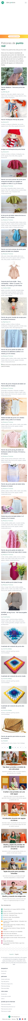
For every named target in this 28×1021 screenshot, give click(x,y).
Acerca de (3, 971)
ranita (18, 292)
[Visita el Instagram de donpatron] (25, 1019)
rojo (19, 124)
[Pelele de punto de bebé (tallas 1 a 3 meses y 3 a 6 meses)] (14, 505)
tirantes (3, 257)
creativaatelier (8, 295)
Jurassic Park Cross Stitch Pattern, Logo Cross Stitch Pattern (13, 943)
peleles (3, 358)
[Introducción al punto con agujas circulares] (14, 809)
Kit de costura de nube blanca (10, 933)
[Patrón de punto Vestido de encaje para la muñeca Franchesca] (14, 306)
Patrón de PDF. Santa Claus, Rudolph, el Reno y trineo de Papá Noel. (14, 925)
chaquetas (10, 390)
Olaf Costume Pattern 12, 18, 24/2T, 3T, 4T (12, 935)
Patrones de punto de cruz (8, 1006)
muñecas (8, 124)
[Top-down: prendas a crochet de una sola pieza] (14, 758)
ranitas (11, 358)
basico (15, 743)
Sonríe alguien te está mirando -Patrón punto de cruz (14, 938)
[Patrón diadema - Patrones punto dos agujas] (14, 76)
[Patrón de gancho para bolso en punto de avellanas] (14, 725)
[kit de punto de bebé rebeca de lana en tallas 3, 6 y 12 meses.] (14, 204)
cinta (7, 94)
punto (6, 97)
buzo (21, 256)
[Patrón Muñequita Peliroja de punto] (14, 108)
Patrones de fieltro (6, 1004)
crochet (21, 326)
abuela (3, 651)
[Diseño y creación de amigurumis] (14, 887)
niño (9, 190)
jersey (2, 227)
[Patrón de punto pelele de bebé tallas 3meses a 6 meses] (14, 473)
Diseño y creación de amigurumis (14, 896)
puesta (21, 190)
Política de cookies (6, 1019)
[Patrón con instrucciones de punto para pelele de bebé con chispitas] (14, 238)
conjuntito (7, 290)
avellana (3, 743)
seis (5, 256)
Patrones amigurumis (7, 983)
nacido (6, 191)
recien (2, 191)
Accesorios (4, 994)
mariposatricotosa (6, 193)
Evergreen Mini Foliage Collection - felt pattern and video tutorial (14, 922)
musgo (16, 96)
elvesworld (6, 122)
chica (24, 96)
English (17, 954)
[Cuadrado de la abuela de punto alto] (14, 635)
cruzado (18, 523)
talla (5, 188)
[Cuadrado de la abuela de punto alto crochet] (14, 695)
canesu (22, 225)
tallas (6, 621)
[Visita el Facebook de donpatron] (20, 1019)
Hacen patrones (5, 979)
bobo (12, 96)
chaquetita (10, 188)
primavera (11, 392)
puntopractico (5, 624)
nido (12, 524)
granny (13, 651)
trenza (3, 361)
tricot (9, 96)
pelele (15, 256)
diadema (3, 94)
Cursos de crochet (14, 36)
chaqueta (14, 191)
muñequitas (4, 326)
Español (11, 954)
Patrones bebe (5, 988)
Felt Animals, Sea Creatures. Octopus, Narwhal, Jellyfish (14, 928)
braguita (14, 292)
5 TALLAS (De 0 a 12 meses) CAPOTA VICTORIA (14, 909)
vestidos (3, 324)
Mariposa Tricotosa (8, 186)
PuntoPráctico (6, 617)
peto (19, 256)
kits (5, 222)
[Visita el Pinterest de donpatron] (22, 1019)
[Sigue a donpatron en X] (17, 1019)
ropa (2, 96)
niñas (12, 126)
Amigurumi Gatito (7, 911)
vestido (8, 324)
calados (23, 557)
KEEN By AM (6, 92)
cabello (14, 94)
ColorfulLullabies (7, 649)
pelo (10, 94)
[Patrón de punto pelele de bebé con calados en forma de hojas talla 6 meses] (14, 539)
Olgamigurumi (6, 322)
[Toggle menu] (26, 3)
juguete (16, 126)
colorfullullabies (5, 653)
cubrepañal (4, 292)
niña (9, 126)
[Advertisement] (14, 20)
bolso (11, 743)
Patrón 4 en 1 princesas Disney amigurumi (12, 913)
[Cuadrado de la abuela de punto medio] (14, 665)
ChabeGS (5, 741)
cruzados (3, 524)
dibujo (6, 392)
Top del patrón (5, 981)
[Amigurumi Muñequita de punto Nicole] (14, 138)
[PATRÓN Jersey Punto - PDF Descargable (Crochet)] (14, 601)
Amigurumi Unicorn (7, 919)
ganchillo (16, 326)
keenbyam (12, 97)
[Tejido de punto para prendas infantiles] (14, 863)
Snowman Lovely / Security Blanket (11, 917)
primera (16, 190)
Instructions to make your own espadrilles (12, 931)
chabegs (22, 743)
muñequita (14, 124)
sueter (6, 227)
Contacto (3, 973)
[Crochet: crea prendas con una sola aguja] (14, 783)
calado (24, 394)
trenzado (21, 360)
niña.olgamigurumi (17, 327)
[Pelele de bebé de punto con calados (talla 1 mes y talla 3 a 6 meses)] (14, 407)
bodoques (15, 458)
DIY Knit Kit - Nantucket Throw (10, 915)
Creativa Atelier (7, 288)
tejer (18, 293)
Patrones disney (5, 986)
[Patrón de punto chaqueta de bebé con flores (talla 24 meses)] (14, 373)
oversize (12, 619)
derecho (21, 96)
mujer (5, 96)
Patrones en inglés (6, 1011)
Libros (2, 998)
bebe (14, 188)
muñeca (3, 124)
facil (22, 94)
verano (15, 424)
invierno (19, 94)
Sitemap (14, 1019)
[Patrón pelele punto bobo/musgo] (14, 571)
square (17, 651)
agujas (3, 97)
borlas (10, 458)
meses (18, 188)
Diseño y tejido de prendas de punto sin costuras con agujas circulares (14, 847)
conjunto (13, 290)
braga (9, 292)
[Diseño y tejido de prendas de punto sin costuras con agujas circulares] (14, 836)
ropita (12, 190)
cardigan (21, 390)
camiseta (18, 290)
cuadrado (8, 651)
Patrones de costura (6, 1009)
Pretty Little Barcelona (8, 941)
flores (2, 392)
